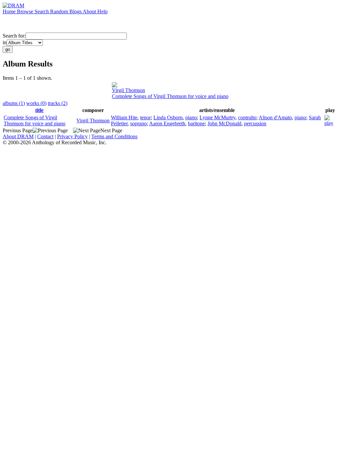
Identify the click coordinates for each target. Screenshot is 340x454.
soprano (138, 123)
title (39, 110)
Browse (26, 11)
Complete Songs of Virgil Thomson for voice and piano (170, 96)
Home (10, 11)
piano (191, 117)
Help (102, 11)
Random (59, 11)
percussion (255, 123)
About (90, 11)
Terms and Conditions (114, 136)
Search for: (14, 36)
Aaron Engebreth (167, 123)
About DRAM (18, 136)
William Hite (124, 117)
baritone (196, 123)
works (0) (36, 103)
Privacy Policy (72, 136)
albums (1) (14, 103)
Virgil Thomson (128, 90)
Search (42, 11)
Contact (45, 136)
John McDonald (224, 123)
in (5, 42)
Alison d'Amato (275, 117)
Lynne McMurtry (217, 117)
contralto (247, 117)
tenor (145, 117)
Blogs (76, 11)
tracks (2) (57, 103)
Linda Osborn (168, 117)
